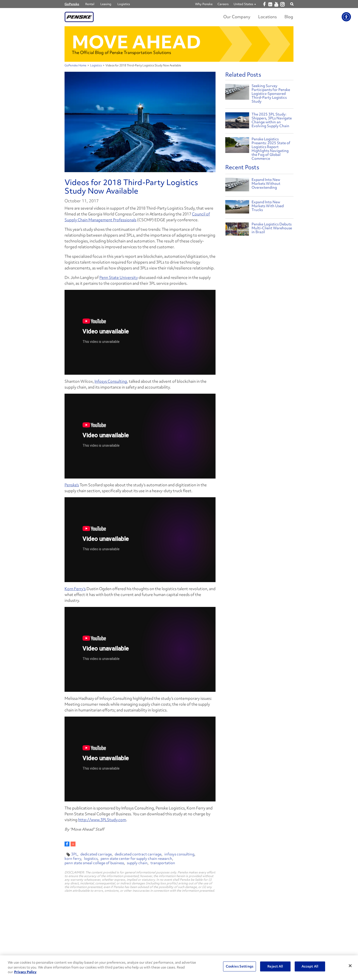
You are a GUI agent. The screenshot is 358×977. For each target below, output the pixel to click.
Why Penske (204, 4)
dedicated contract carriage (138, 854)
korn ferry (73, 858)
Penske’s (72, 485)
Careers (223, 4)
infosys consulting (179, 854)
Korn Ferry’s (75, 588)
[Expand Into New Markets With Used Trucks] (237, 208)
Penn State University (118, 277)
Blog (288, 16)
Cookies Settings (239, 966)
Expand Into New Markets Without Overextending (266, 183)
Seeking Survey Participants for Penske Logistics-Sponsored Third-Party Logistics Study (271, 93)
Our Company (236, 16)
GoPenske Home (75, 65)
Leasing (105, 4)
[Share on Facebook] (67, 844)
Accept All (309, 966)
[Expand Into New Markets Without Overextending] (237, 186)
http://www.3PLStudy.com (102, 819)
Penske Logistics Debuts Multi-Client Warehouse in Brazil (272, 228)
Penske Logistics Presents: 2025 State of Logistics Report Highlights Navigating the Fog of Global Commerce (271, 148)
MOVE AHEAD (136, 42)
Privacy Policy (25, 972)
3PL (74, 854)
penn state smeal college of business (94, 863)
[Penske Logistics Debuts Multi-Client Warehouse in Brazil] (237, 230)
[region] (179, 966)
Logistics (123, 4)
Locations (267, 16)
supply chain (137, 863)
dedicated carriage (96, 854)
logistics (91, 858)
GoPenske (72, 4)
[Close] (350, 965)
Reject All (275, 966)
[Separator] (73, 844)
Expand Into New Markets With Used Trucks (268, 206)
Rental (89, 4)
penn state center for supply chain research (136, 858)
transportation (163, 863)
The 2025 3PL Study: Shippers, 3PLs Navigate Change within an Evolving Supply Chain (272, 120)
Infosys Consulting (110, 381)
